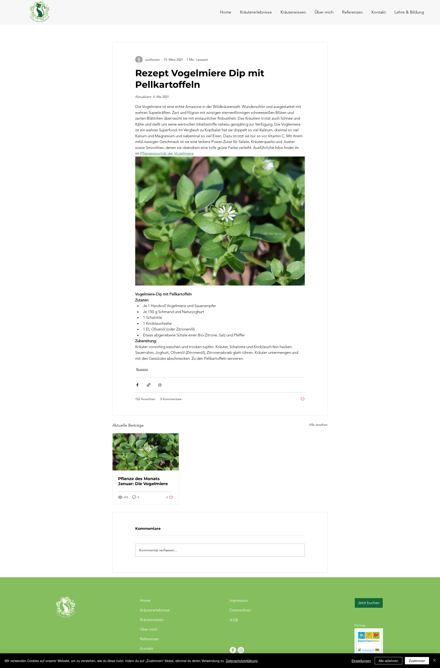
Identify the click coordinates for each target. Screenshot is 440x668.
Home (145, 600)
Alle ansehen (318, 425)
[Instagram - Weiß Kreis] (241, 650)
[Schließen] (434, 660)
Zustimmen (417, 660)
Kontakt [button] (146, 648)
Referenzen (149, 639)
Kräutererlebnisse (155, 610)
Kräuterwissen (152, 619)
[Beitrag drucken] (160, 385)
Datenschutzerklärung (242, 660)
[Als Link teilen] (148, 385)
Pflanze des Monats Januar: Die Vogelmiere (143, 481)
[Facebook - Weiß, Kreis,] (233, 650)
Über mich (148, 629)
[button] (377, 12)
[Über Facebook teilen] (137, 385)
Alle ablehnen (388, 660)
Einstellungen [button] (361, 660)
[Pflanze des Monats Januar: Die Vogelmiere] (146, 451)
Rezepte (142, 369)
